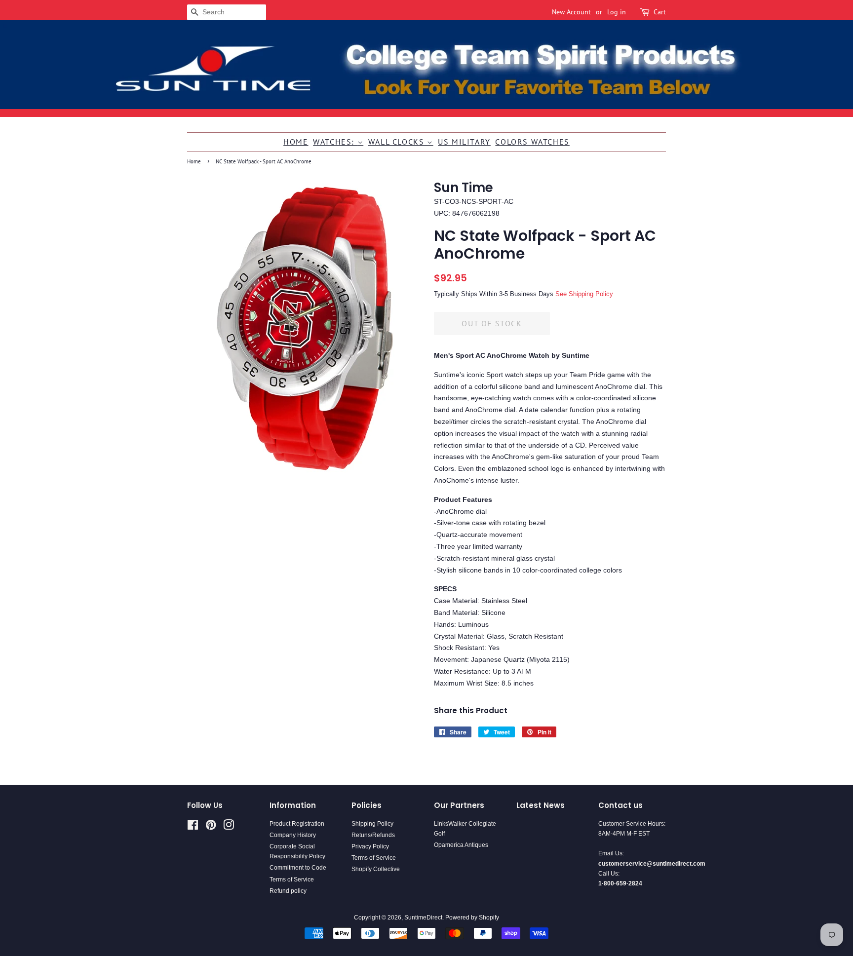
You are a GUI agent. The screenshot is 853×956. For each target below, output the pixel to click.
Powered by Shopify (472, 917)
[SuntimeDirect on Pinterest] (210, 827)
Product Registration (297, 823)
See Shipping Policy (584, 294)
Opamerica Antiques (461, 844)
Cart (660, 11)
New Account (571, 11)
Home (295, 142)
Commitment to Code (298, 867)
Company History (293, 835)
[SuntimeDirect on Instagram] (228, 827)
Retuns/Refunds (373, 835)
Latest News (540, 805)
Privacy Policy (370, 846)
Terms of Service (292, 879)
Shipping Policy (372, 823)
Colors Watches (532, 142)
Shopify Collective (375, 869)
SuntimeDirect (423, 917)
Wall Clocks (397, 142)
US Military (464, 142)
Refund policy (288, 890)
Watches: (335, 142)
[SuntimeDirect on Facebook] (192, 827)
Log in (616, 11)
